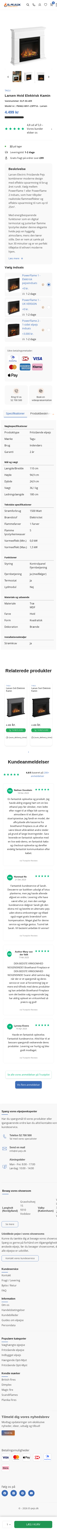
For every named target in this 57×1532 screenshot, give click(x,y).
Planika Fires (9, 1400)
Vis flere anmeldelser (28, 1084)
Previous (8, 77)
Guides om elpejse (13, 1320)
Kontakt (6, 1275)
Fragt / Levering (11, 1280)
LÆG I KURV (33, 1524)
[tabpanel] (16, 714)
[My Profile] (39, 4)
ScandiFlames (10, 1395)
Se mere (10, 1224)
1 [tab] (28, 752)
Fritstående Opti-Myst (14, 1365)
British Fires (9, 1379)
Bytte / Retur (9, 1285)
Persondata (9, 1325)
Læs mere (14, 258)
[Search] (28, 5)
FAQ (4, 1290)
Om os (5, 1305)
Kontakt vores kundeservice (20, 1258)
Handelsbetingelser (13, 1310)
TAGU (8, 90)
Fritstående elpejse (13, 1350)
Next (49, 77)
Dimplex (6, 1384)
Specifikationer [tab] (15, 413)
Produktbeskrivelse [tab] (42, 413)
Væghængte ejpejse (13, 1345)
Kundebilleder (10, 1315)
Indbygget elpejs (11, 1355)
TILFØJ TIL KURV (17, 730)
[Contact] (33, 4)
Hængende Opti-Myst (14, 1360)
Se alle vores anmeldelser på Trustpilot (28, 1074)
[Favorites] (45, 4)
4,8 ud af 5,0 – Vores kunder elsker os (35, 128)
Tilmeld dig (8, 1433)
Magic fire (7, 1390)
